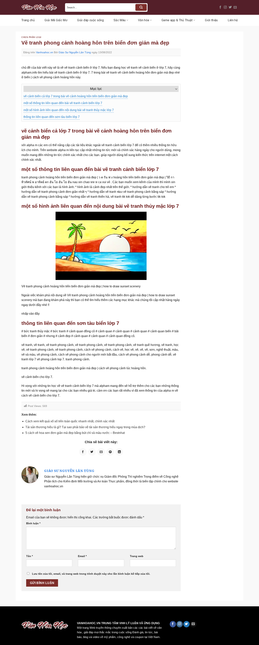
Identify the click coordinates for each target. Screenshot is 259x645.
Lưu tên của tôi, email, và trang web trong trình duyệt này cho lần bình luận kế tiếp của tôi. (91, 573)
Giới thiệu (211, 20)
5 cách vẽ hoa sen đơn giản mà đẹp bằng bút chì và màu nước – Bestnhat (75, 432)
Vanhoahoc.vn (44, 52)
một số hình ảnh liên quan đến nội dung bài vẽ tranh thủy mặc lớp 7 (69, 110)
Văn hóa (143, 20)
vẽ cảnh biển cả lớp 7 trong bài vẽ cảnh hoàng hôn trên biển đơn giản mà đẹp (76, 96)
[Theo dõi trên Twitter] (230, 7)
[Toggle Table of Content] (174, 89)
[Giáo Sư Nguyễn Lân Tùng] (29, 474)
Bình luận (33, 523)
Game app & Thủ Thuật (177, 20)
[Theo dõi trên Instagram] (225, 7)
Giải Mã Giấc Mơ (56, 20)
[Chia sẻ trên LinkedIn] (119, 452)
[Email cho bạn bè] (101, 452)
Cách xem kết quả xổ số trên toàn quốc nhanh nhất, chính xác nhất (70, 421)
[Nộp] (141, 7)
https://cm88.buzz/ (48, 614)
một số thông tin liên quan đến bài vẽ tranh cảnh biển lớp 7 (63, 103)
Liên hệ (233, 20)
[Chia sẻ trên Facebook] (83, 452)
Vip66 (5, 614)
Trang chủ (28, 20)
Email (82, 556)
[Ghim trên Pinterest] (110, 452)
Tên (29, 556)
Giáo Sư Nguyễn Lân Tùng (75, 52)
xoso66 (17, 614)
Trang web (136, 556)
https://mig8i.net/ (75, 614)
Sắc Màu (120, 20)
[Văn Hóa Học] (40, 7)
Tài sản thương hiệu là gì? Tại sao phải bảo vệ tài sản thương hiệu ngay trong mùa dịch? (85, 427)
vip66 (30, 614)
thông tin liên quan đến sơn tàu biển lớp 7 (52, 116)
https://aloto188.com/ (105, 614)
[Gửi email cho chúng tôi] (235, 7)
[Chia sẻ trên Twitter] (92, 452)
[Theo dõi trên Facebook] (220, 7)
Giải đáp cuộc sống (90, 20)
